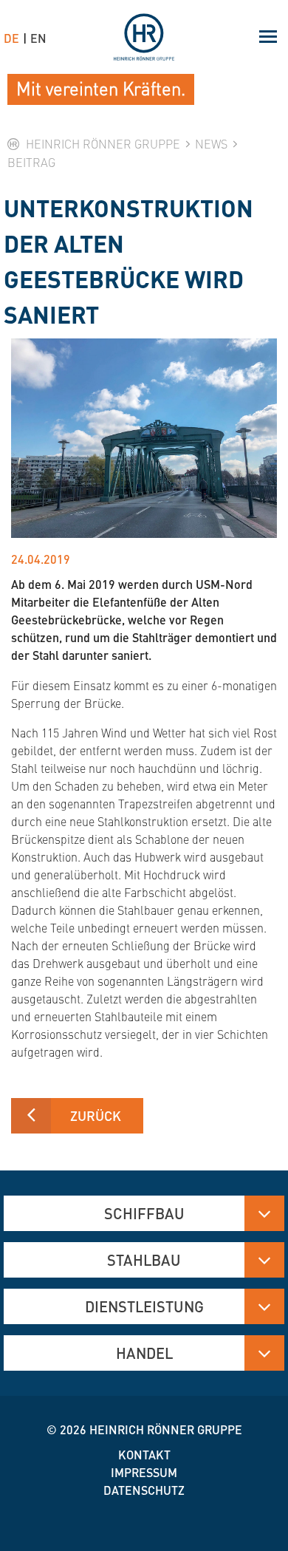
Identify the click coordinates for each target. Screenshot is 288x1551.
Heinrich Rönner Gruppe (165, 1429)
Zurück (95, 1115)
